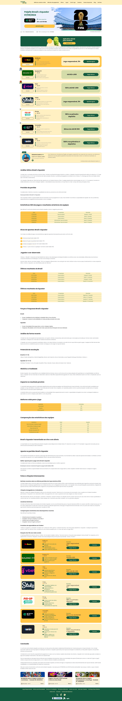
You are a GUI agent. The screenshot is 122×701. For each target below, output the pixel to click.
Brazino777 (38, 71)
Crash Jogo (73, 2)
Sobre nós (52, 691)
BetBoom (37, 58)
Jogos (66, 2)
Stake (36, 97)
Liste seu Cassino (82, 689)
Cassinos (79, 2)
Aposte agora (91, 61)
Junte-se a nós (73, 689)
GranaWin (38, 125)
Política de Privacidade (39, 689)
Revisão (28, 64)
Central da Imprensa (67, 691)
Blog (95, 2)
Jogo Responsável (27, 689)
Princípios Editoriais (63, 689)
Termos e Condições (51, 689)
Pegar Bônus (91, 74)
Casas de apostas (87, 2)
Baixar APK (69, 43)
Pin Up (37, 111)
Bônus (62, 2)
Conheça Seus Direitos (94, 689)
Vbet (36, 84)
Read (42, 683)
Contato (58, 691)
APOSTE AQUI (39, 26)
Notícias (100, 2)
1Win (36, 139)
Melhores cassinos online (40, 2)
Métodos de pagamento (53, 2)
